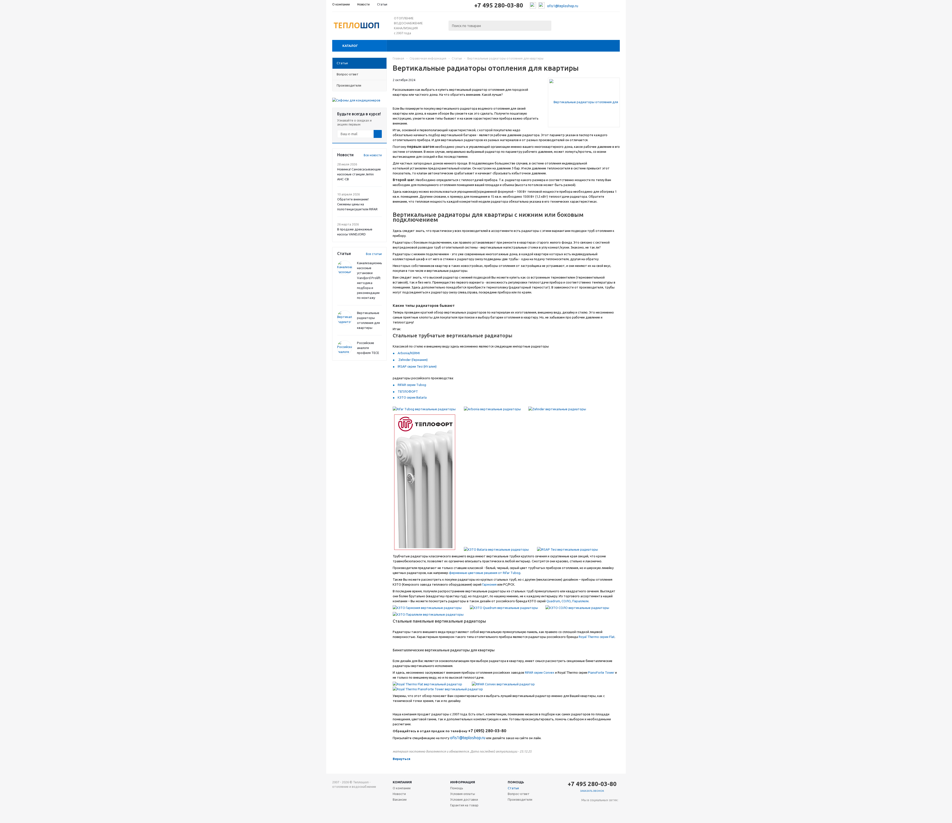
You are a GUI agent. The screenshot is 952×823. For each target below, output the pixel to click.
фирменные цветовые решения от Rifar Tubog (484, 572)
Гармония (489, 584)
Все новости (373, 155)
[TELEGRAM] (595, 808)
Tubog (421, 384)
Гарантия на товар (464, 805)
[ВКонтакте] (585, 808)
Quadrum (553, 601)
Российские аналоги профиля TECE (368, 347)
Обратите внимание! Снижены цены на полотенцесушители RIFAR (357, 204)
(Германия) (420, 359)
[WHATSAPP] (605, 808)
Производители (520, 799)
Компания (402, 782)
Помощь (516, 782)
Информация (462, 782)
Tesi (420, 366)
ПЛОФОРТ (410, 391)
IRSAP (402, 366)
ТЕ (400, 391)
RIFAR (402, 384)
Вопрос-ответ (519, 793)
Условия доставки (464, 799)
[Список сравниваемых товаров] (565, 24)
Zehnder (404, 359)
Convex (548, 672)
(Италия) (430, 366)
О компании (402, 788)
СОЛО (566, 601)
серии (412, 366)
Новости (399, 793)
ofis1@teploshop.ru (562, 6)
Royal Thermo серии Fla (596, 636)
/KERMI (414, 353)
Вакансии (400, 799)
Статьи (513, 788)
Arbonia (403, 353)
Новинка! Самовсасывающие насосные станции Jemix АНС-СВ (359, 174)
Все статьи (374, 253)
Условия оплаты (462, 793)
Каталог (350, 45)
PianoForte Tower (601, 672)
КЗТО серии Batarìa (412, 397)
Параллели (580, 601)
